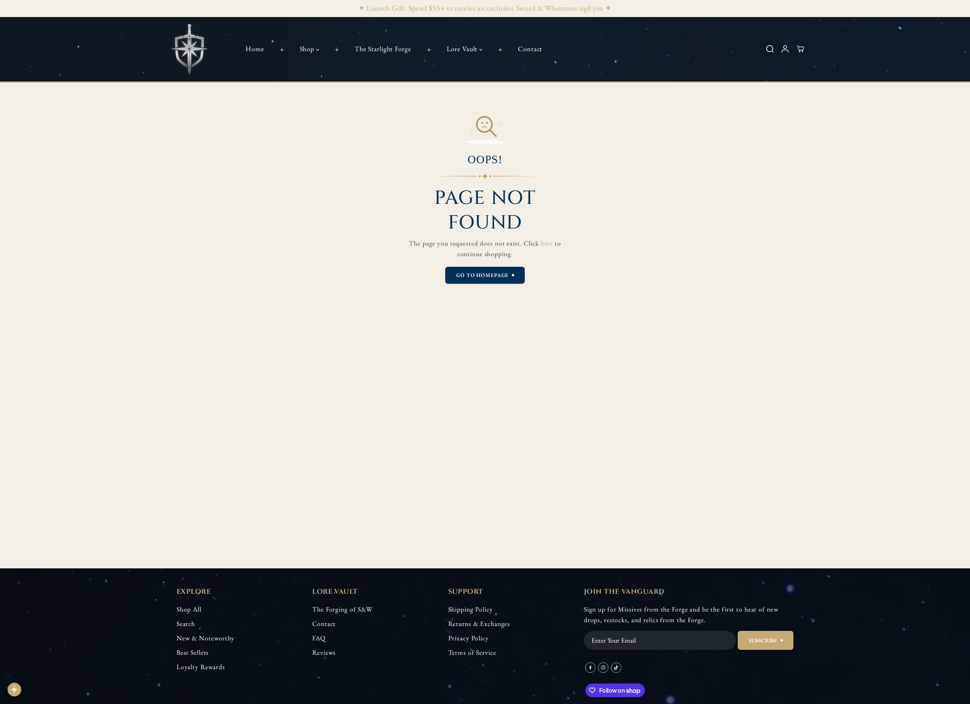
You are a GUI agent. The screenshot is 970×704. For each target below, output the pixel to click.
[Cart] (800, 49)
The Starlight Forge (383, 48)
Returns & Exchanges (479, 623)
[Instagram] (603, 667)
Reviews (324, 652)
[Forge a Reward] (14, 689)
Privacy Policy (468, 638)
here (547, 243)
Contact (530, 48)
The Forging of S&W (342, 609)
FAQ (318, 638)
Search (186, 623)
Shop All (189, 609)
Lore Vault (463, 48)
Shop (308, 48)
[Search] (770, 49)
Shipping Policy (470, 609)
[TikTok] (616, 667)
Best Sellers (193, 652)
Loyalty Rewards (201, 666)
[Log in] (785, 49)
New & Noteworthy (206, 638)
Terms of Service (472, 652)
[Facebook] (590, 667)
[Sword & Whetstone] (189, 49)
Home (255, 48)
